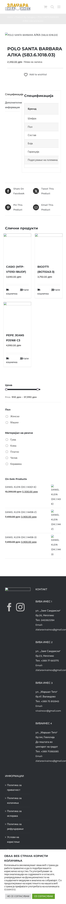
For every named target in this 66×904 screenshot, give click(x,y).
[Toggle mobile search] (52, 7)
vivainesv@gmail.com (48, 710)
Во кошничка (11, 291)
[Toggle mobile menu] (59, 7)
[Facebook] (9, 607)
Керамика (15, 464)
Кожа (13, 445)
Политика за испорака (14, 813)
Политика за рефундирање (15, 826)
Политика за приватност (14, 787)
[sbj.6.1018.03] (33, 35)
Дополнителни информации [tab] (12, 105)
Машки (14, 422)
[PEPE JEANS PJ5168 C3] (17, 315)
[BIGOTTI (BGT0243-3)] (48, 247)
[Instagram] (20, 607)
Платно (14, 451)
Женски (14, 416)
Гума (13, 439)
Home (10, 17)
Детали (24, 289)
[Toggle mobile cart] (45, 7)
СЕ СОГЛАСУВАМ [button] (43, 896)
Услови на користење (13, 839)
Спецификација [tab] (12, 94)
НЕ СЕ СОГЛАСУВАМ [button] (18, 896)
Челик (13, 457)
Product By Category (25, 17)
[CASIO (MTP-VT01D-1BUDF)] (17, 247)
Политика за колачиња (14, 800)
